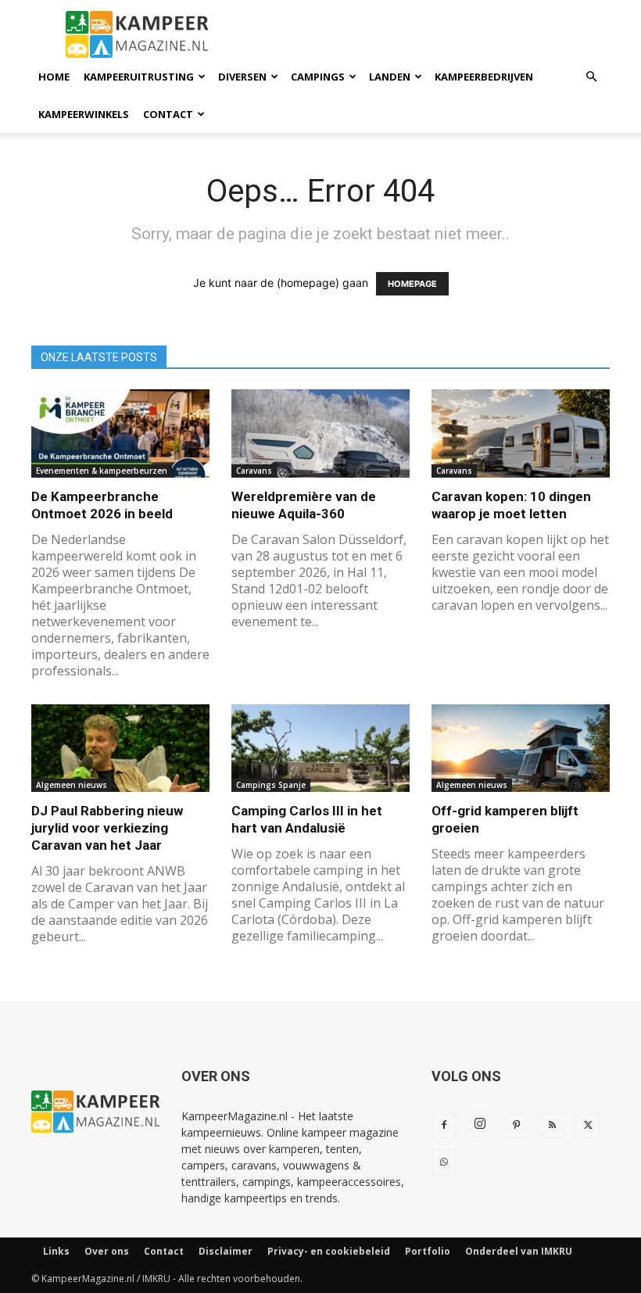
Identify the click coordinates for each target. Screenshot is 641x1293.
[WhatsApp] (444, 1162)
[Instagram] (479, 1124)
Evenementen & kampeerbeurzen (101, 470)
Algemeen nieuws (71, 784)
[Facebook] (444, 1125)
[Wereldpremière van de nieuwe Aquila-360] (320, 433)
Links (56, 1251)
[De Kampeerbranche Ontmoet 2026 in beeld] (120, 433)
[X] (587, 1125)
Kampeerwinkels (83, 114)
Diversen (242, 77)
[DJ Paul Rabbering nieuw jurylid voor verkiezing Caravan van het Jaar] (120, 748)
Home (54, 77)
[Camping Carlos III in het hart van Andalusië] (320, 748)
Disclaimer (225, 1251)
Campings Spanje (271, 784)
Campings (318, 77)
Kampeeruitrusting (139, 77)
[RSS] (551, 1125)
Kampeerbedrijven (484, 77)
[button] (591, 77)
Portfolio (427, 1251)
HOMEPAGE (412, 283)
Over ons (106, 1251)
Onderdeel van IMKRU (518, 1251)
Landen (389, 77)
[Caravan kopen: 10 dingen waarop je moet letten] (521, 433)
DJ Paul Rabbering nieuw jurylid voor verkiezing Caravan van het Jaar (107, 828)
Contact (168, 114)
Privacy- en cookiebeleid (328, 1251)
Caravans (254, 470)
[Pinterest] (515, 1125)
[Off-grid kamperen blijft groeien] (521, 748)
